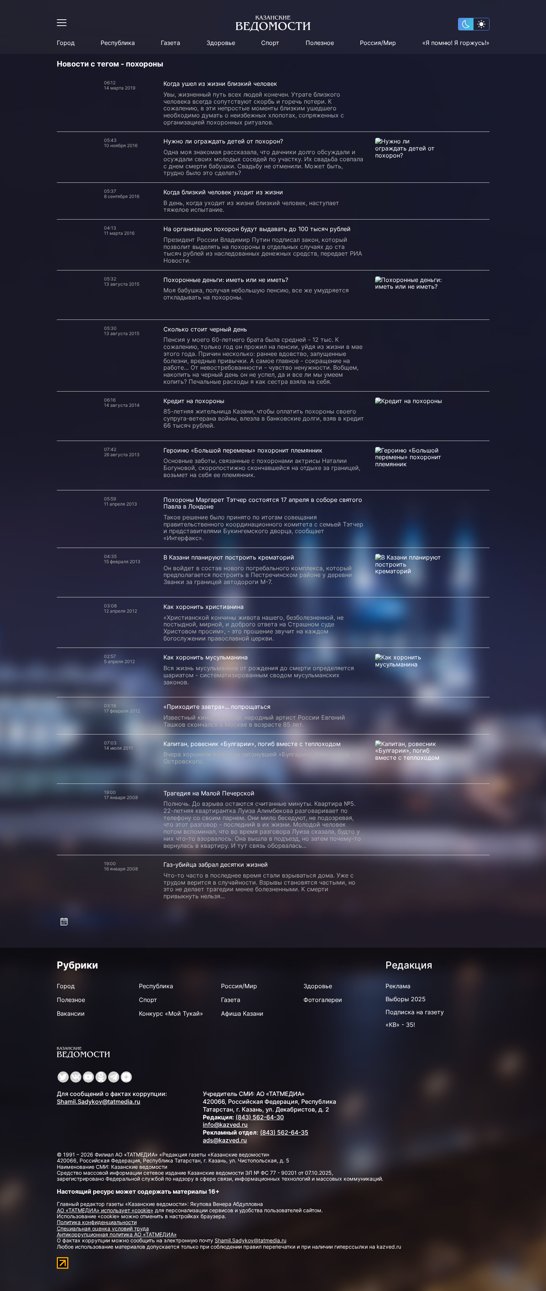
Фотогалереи (322, 999)
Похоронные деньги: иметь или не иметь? (225, 279)
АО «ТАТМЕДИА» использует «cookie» (105, 1210)
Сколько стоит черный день (205, 329)
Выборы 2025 (406, 999)
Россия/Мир (378, 42)
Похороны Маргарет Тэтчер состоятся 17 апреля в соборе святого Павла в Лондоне (262, 503)
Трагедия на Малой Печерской (208, 793)
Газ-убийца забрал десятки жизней (215, 864)
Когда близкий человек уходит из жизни (223, 192)
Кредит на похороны (193, 401)
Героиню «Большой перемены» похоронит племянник (242, 450)
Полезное (320, 42)
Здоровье (221, 42)
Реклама (398, 986)
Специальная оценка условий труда (103, 1228)
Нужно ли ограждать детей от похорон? (223, 141)
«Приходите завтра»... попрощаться (216, 706)
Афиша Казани (242, 1013)
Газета (170, 42)
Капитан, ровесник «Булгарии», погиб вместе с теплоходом (252, 743)
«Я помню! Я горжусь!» (456, 42)
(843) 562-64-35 (284, 1132)
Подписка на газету (415, 1012)
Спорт (270, 42)
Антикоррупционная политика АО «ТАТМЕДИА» (117, 1234)
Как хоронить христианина (203, 606)
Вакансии (71, 1013)
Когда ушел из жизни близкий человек (220, 83)
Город (66, 42)
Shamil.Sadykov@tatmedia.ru (98, 1101)
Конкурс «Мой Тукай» (171, 1013)
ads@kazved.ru (225, 1140)
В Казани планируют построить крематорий (228, 557)
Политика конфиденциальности (97, 1222)
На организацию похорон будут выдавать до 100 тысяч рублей (257, 229)
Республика (118, 42)
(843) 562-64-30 (259, 1117)
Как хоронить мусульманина (205, 657)
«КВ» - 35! (400, 1024)
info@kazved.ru (225, 1124)
